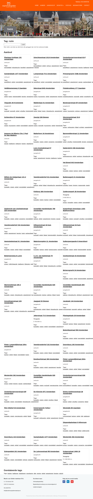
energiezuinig (37, 295)
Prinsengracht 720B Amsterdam (75, 74)
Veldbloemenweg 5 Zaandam (15, 88)
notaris (36, 96)
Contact (86, 5)
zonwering (51, 142)
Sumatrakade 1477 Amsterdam (16, 74)
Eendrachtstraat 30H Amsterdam (46, 359)
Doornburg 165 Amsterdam (73, 345)
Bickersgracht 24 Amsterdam (74, 270)
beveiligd (23, 67)
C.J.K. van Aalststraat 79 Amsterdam (43, 257)
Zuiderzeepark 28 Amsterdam (74, 191)
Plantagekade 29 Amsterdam (74, 315)
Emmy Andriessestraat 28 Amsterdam (73, 392)
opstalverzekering (68, 96)
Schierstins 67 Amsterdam (14, 117)
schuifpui (22, 111)
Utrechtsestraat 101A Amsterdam (46, 57)
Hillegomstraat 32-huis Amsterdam (42, 226)
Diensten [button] (60, 5)
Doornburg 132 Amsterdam (14, 437)
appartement (30, 67)
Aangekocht (51, 5)
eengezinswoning (32, 96)
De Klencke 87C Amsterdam (44, 392)
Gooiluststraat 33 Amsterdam (74, 256)
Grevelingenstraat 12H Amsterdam (13, 302)
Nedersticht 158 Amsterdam (74, 148)
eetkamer (18, 143)
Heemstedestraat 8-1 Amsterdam (17, 241)
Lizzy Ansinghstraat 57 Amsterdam (42, 149)
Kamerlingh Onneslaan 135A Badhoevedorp (74, 209)
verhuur (48, 65)
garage (80, 82)
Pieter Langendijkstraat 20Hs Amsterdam (74, 360)
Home (37, 5)
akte (35, 473)
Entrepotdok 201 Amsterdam (15, 451)
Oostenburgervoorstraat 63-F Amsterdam (74, 58)
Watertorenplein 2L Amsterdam (46, 241)
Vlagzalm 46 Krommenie (13, 103)
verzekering (87, 96)
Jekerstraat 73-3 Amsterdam (44, 315)
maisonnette (81, 185)
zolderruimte (85, 430)
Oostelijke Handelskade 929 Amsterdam (44, 286)
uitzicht (61, 473)
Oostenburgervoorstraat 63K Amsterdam (74, 376)
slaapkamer (30, 143)
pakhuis (36, 185)
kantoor (76, 171)
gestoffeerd (66, 67)
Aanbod (42, 5)
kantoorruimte (53, 249)
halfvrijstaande (13, 264)
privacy (65, 127)
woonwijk (76, 96)
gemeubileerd (38, 65)
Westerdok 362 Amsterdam (14, 375)
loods (23, 233)
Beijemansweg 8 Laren (13, 256)
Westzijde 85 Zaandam (71, 408)
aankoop (79, 156)
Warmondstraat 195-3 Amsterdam (12, 286)
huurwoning (41, 96)
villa (82, 416)
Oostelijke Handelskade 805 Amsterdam (74, 286)
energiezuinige (54, 385)
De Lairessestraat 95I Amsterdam (46, 451)
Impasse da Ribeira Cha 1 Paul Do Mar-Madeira (16, 134)
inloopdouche (16, 67)
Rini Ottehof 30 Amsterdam (14, 408)
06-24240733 (85, 2)
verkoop (77, 111)
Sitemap (55, 496)
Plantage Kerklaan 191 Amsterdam (13, 58)
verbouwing (71, 127)
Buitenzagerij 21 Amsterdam (74, 177)
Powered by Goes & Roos (32, 496)
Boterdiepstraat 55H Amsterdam (75, 330)
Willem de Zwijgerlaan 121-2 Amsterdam (15, 178)
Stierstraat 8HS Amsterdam (44, 88)
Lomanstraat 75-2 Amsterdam (45, 74)
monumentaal (67, 309)
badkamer (86, 67)
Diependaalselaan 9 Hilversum (75, 422)
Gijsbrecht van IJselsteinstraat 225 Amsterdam (16, 209)
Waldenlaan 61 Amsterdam (44, 103)
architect (81, 127)
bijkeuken (27, 264)
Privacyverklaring (62, 496)
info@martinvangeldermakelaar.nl (12, 490)
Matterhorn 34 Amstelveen (44, 133)
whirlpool (79, 295)
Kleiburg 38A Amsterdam (43, 191)
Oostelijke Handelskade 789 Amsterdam (44, 209)
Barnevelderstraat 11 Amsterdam (75, 133)
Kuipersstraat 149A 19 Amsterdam (71, 452)
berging (80, 67)
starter (88, 185)
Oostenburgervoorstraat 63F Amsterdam (15, 392)
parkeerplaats (87, 82)
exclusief (6, 111)
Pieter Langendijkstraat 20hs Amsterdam (15, 345)
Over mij (68, 5)
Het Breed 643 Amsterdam (73, 162)
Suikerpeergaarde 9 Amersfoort (75, 241)
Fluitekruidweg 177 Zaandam (74, 88)
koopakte (36, 142)
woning (39, 473)
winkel (44, 65)
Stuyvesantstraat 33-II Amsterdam (71, 118)
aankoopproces (67, 156)
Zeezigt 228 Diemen (41, 117)
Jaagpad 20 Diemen (41, 301)
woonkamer (29, 473)
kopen (10, 96)
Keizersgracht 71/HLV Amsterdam (42, 409)
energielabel (7, 67)
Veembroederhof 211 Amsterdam (46, 177)
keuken (24, 143)
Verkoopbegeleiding (38, 481)
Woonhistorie (77, 5)
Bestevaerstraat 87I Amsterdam (75, 103)
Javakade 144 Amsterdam (73, 301)
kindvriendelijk (17, 96)
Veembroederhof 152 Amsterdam (17, 225)
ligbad (39, 111)
